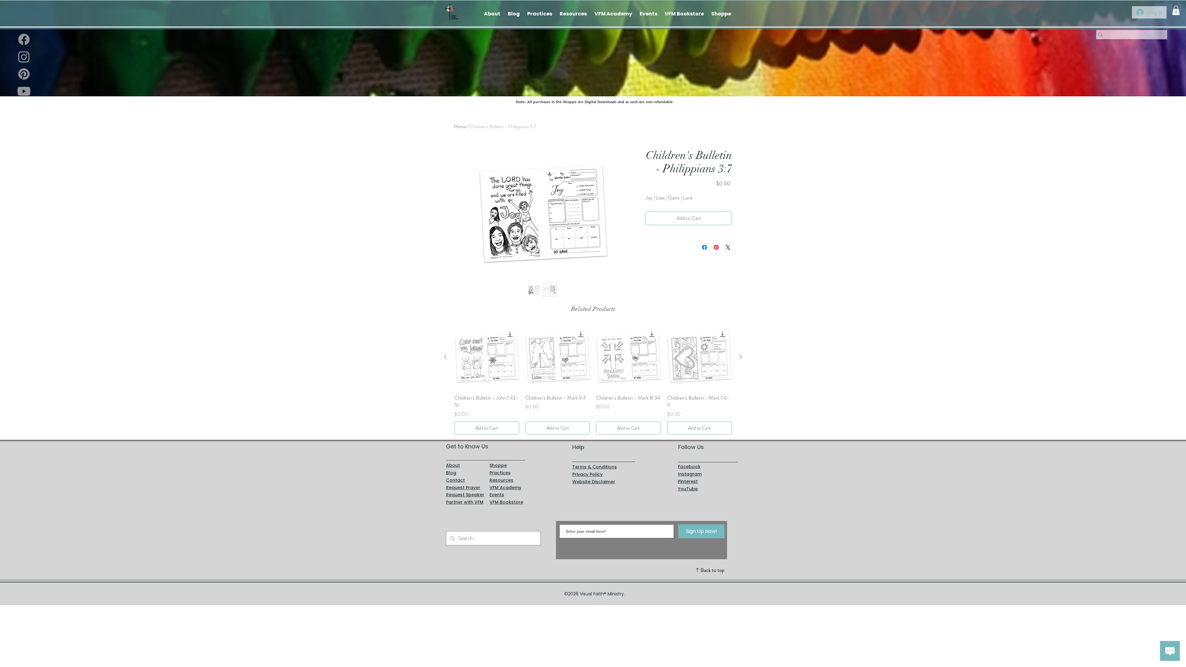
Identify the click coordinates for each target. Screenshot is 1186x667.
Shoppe (498, 465)
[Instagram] (24, 56)
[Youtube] (24, 91)
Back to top (712, 570)
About (453, 465)
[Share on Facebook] (704, 247)
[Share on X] (728, 247)
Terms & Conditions (594, 467)
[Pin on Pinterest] (716, 247)
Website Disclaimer (593, 482)
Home (460, 126)
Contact (455, 480)
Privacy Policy (587, 474)
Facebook (689, 467)
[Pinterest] (24, 74)
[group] (593, 380)
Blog (451, 473)
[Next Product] (740, 357)
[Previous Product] (445, 357)
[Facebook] (24, 39)
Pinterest (688, 481)
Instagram (690, 474)
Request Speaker (465, 495)
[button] (1176, 10)
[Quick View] (486, 357)
